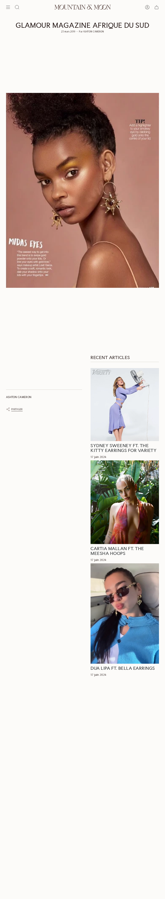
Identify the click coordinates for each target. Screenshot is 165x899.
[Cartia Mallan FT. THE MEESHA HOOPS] (125, 502)
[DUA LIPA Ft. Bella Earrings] (125, 613)
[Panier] (156, 7)
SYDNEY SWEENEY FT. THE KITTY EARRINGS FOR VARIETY (124, 448)
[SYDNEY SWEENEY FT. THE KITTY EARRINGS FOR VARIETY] (125, 404)
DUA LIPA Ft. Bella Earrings (123, 668)
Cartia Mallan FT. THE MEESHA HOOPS (117, 551)
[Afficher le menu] (8, 7)
